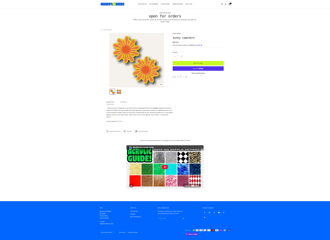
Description (110, 102)
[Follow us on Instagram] (209, 212)
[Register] (183, 218)
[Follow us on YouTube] (219, 212)
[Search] (222, 4)
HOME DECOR (142, 4)
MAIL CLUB (188, 4)
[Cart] (229, 4)
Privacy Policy (104, 215)
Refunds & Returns (135, 217)
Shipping (132, 214)
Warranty (129, 131)
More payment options (198, 73)
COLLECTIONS (165, 4)
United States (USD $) (106, 232)
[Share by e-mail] (185, 76)
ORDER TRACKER (177, 4)
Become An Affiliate (105, 211)
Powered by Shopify (133, 232)
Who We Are (134, 211)
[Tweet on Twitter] (183, 77)
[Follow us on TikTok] (223, 212)
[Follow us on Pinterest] (214, 212)
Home (101, 29)
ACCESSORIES (153, 4)
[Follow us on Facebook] (204, 212)
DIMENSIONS (123, 102)
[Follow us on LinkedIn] (204, 217)
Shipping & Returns (114, 131)
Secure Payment (143, 131)
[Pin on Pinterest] (180, 77)
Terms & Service (104, 218)
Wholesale (103, 213)
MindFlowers (177, 33)
